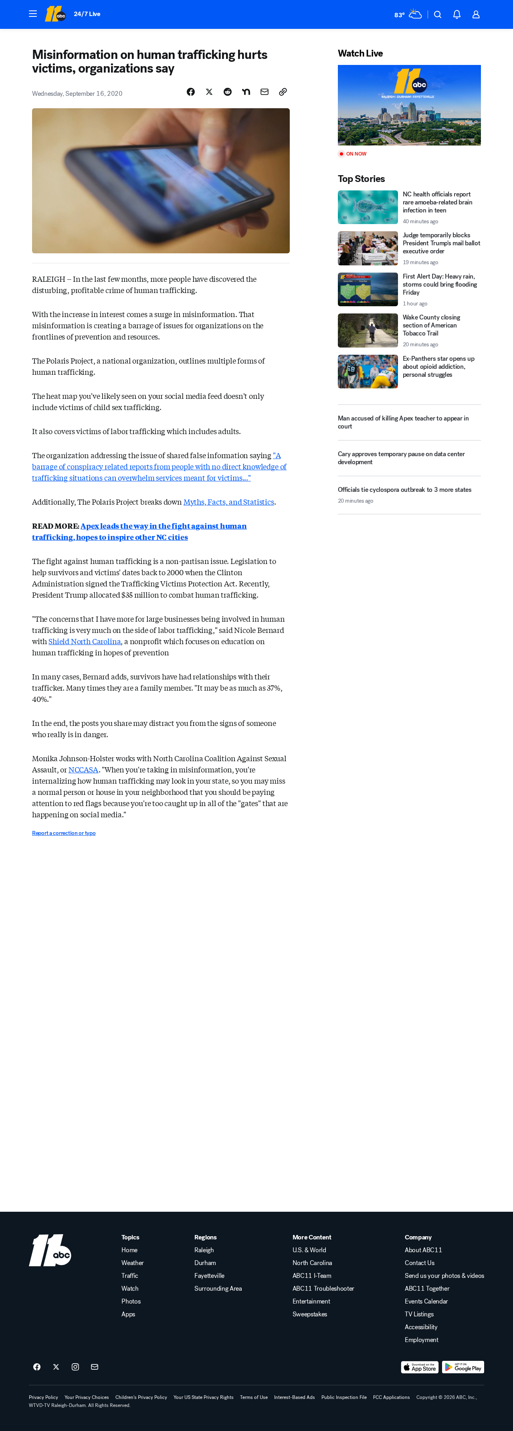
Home (129, 1250)
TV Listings (419, 1314)
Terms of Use (254, 1397)
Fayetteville (209, 1276)
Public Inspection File (344, 1397)
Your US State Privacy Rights (204, 1397)
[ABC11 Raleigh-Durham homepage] (55, 14)
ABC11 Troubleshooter (324, 1288)
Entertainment (311, 1301)
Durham (205, 1263)
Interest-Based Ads (294, 1397)
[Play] (409, 105)
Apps (128, 1314)
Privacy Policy (43, 1397)
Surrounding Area (218, 1288)
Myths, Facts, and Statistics (229, 501)
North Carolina (313, 1263)
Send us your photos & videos (444, 1276)
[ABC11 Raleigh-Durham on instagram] (75, 1367)
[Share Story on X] (209, 92)
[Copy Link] (283, 92)
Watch (129, 1288)
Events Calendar (426, 1301)
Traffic (129, 1276)
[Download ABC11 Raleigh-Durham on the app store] (420, 1367)
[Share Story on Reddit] (227, 92)
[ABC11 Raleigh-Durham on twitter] (56, 1367)
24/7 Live (87, 14)
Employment (421, 1340)
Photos (130, 1301)
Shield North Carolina (84, 641)
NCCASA (84, 769)
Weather (132, 1263)
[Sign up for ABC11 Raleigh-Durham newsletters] (95, 1367)
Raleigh (204, 1250)
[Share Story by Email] (264, 92)
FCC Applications (391, 1397)
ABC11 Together (427, 1288)
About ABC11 (423, 1250)
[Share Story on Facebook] (191, 92)
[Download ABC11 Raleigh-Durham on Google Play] (463, 1367)
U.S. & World (309, 1250)
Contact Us (419, 1263)
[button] (32, 14)
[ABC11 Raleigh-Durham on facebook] (37, 1367)
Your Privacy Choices (87, 1397)
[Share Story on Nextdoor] (246, 92)
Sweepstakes (310, 1314)
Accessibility (421, 1327)
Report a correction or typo (63, 833)
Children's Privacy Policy (141, 1397)
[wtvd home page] (50, 1250)
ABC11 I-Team (312, 1276)
